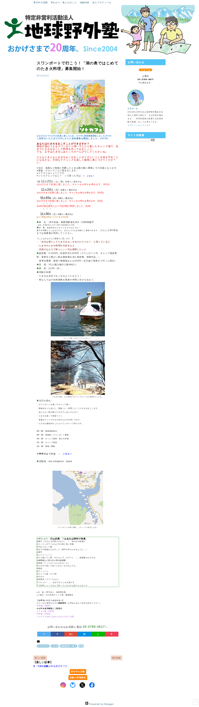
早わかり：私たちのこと (64, 2)
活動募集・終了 (68, 646)
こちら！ (67, 454)
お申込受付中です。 (51, 666)
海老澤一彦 (133, 108)
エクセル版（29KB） (46, 611)
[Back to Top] (195, 702)
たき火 (54, 646)
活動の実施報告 (78, 677)
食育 (81, 646)
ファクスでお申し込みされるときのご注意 (55, 617)
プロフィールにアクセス (139, 125)
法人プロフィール (101, 2)
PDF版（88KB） (44, 606)
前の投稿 (116, 658)
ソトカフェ (43, 646)
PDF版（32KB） (44, 614)
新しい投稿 (40, 658)
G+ (71, 634)
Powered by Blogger (101, 704)
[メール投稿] (38, 642)
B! (84, 634)
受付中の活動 (41, 2)
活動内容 (85, 2)
